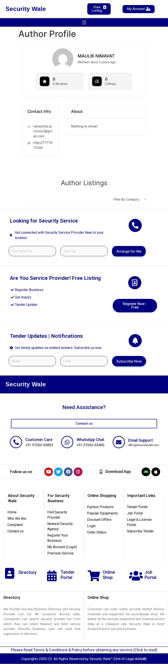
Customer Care (38, 439)
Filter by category (126, 199)
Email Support (140, 440)
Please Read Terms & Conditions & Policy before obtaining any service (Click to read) (84, 650)
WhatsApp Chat (90, 439)
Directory (28, 572)
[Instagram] (78, 471)
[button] (84, 22)
